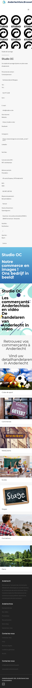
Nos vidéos (5, 612)
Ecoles (4, 480)
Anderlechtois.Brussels (7, 678)
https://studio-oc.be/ (9, 122)
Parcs (4, 569)
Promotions (5, 616)
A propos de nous (7, 608)
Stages (4, 509)
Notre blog (5, 624)
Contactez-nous (7, 637)
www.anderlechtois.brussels (10, 669)
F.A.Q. (3, 641)
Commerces (6, 422)
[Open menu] (28, 9)
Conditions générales (8, 649)
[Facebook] (3, 684)
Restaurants (6, 451)
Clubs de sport (7, 392)
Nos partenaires (6, 620)
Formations (6, 538)
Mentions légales (7, 645)
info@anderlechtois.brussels (10, 665)
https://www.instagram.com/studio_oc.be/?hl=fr (15, 139)
